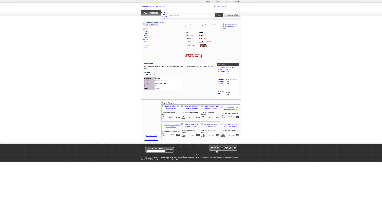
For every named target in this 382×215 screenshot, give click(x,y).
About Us (180, 148)
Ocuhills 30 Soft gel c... (232, 79)
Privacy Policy (193, 154)
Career (180, 150)
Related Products (168, 103)
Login (227, 1)
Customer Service (182, 152)
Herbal (227, 71)
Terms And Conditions (195, 148)
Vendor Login (181, 156)
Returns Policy (193, 152)
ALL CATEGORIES (151, 13)
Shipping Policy (193, 150)
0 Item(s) (231, 15)
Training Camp (230, 90)
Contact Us (181, 154)
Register (218, 1)
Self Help (228, 92)
